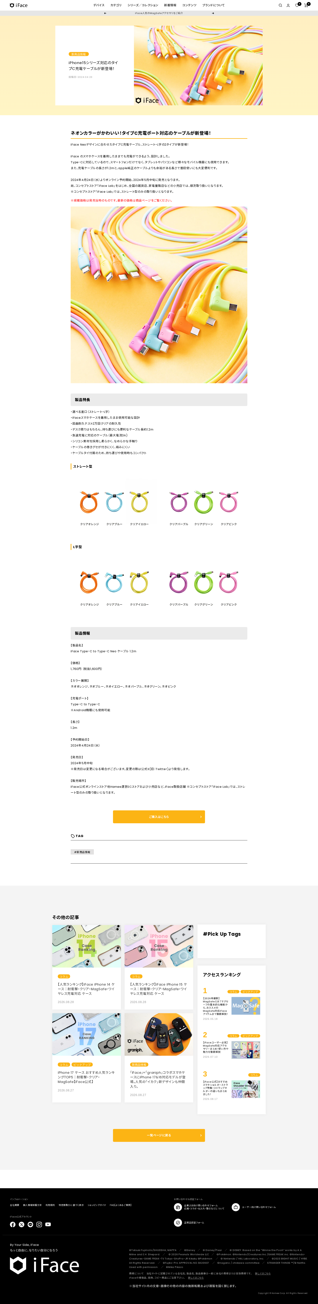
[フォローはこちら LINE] (30, 1224)
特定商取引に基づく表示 (71, 1205)
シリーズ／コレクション (143, 5)
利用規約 (50, 1205)
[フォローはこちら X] (21, 1224)
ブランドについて (213, 5)
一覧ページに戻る (159, 1135)
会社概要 (14, 1205)
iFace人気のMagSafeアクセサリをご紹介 (159, 13)
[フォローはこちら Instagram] (39, 1224)
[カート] (306, 5)
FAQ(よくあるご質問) (121, 1205)
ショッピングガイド (97, 1205)
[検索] (280, 5)
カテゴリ (116, 5)
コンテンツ (189, 5)
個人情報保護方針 (32, 1205)
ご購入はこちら (159, 817)
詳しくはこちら (263, 1273)
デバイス (99, 5)
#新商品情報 (82, 852)
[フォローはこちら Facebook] (12, 1224)
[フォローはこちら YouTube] (48, 1224)
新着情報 (170, 5)
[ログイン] (288, 5)
